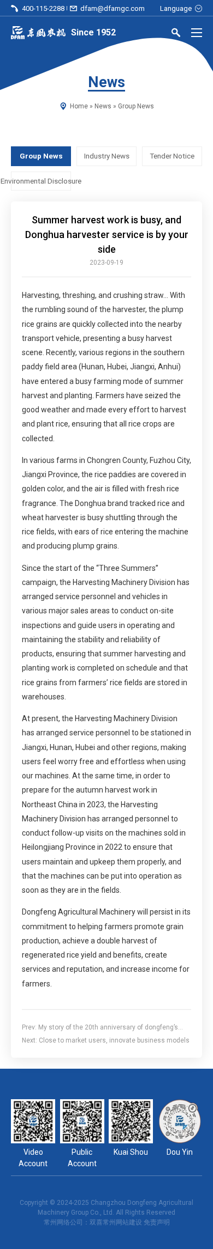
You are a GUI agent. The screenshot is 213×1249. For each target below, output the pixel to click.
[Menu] (196, 33)
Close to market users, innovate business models (114, 1040)
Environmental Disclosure (41, 180)
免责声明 (157, 1222)
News (102, 106)
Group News (136, 106)
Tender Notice (172, 156)
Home (79, 106)
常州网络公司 (63, 1222)
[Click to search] (175, 34)
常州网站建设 (122, 1222)
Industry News (106, 156)
